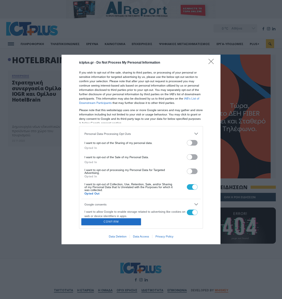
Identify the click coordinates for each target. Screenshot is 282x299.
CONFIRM (111, 221)
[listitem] (141, 134)
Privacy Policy (164, 236)
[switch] (192, 143)
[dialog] (141, 149)
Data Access (141, 236)
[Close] (212, 63)
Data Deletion (118, 236)
